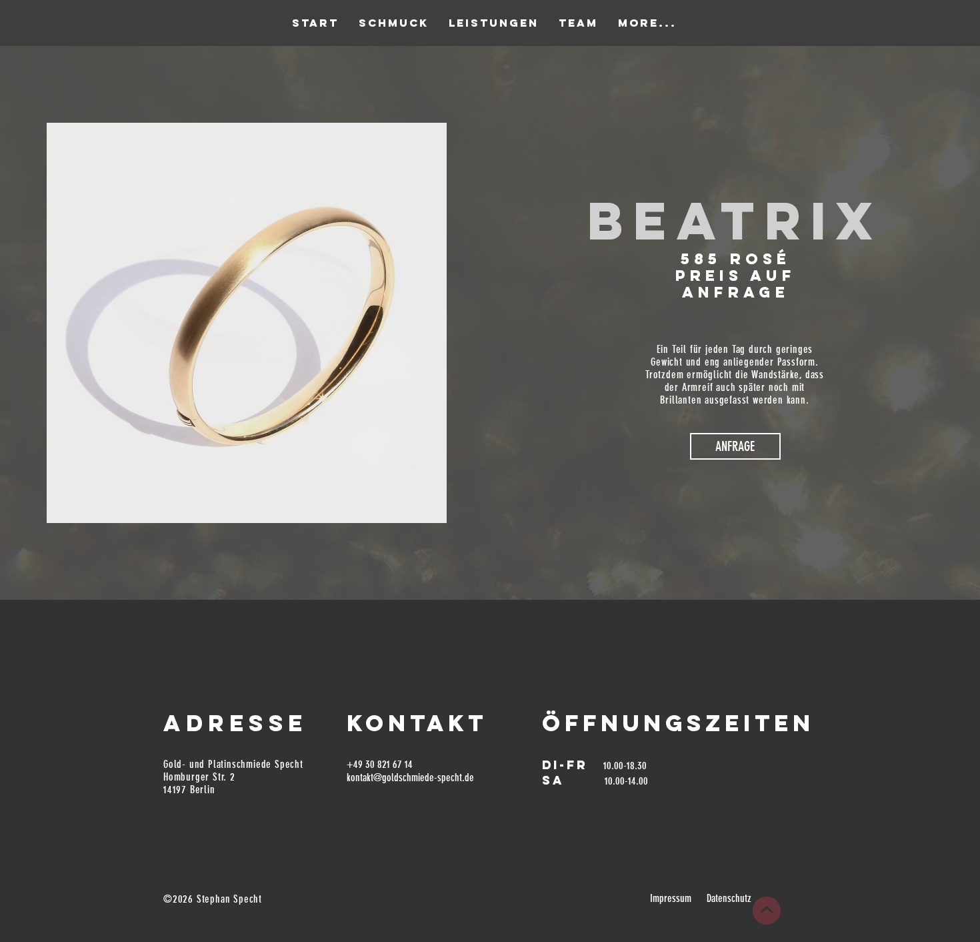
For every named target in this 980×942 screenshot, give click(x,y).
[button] (735, 446)
